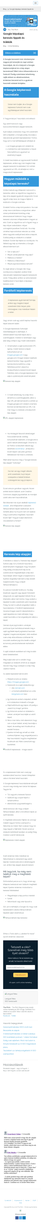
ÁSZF (34, 1200)
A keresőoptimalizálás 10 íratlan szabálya (19, 1034)
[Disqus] (20, 1102)
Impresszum (18, 1200)
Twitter (13, 1016)
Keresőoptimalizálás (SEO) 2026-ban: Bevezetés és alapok (17, 1028)
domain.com (20, 688)
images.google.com (15, 355)
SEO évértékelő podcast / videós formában (20, 1037)
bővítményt (20, 449)
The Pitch (10, 3)
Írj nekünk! (8, 1200)
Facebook (6, 1016)
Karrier (27, 1200)
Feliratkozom (20, 975)
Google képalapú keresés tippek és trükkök (13, 38)
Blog (4, 46)
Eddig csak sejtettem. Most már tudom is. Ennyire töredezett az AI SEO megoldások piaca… (19, 1044)
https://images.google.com (18, 682)
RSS (20, 1203)
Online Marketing (13, 46)
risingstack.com (18, 694)
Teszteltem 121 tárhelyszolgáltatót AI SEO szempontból (19, 1052)
